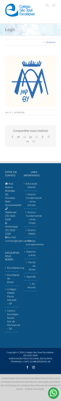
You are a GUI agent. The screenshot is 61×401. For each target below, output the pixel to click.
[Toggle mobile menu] (54, 5)
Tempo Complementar (31, 242)
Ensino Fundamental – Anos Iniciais (31, 200)
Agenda (31, 276)
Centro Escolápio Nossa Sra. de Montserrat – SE (12, 319)
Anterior (51, 42)
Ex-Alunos (31, 285)
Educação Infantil (31, 185)
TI (10, 112)
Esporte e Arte (31, 253)
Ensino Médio (32, 232)
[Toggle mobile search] (47, 5)
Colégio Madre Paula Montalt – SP (11, 296)
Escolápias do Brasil (12, 278)
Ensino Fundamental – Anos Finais (31, 218)
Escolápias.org (12, 267)
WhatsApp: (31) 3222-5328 (11, 230)
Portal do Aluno (32, 266)
